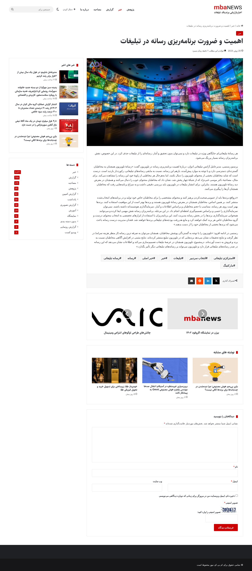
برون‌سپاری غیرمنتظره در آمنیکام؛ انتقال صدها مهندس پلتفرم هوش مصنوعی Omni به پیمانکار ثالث (166, 389)
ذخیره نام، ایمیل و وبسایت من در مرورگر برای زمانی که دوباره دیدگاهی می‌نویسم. (197, 495)
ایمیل (234, 481)
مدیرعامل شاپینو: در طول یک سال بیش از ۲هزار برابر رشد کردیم (37, 74)
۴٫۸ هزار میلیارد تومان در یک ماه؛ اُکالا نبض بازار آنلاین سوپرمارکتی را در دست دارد (36, 123)
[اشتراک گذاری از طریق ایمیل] (191, 280)
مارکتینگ (228, 265)
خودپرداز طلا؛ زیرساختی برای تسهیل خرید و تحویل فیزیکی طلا (117, 388)
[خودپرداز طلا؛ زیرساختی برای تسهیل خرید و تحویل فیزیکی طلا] (114, 370)
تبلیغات (177, 258)
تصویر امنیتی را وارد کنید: (209, 512)
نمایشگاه (71, 215)
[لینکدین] (208, 280)
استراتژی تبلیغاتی (223, 258)
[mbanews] (228, 9)
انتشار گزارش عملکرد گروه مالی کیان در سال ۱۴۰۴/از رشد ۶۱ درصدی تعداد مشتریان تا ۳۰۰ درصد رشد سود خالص (36, 108)
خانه (238, 25)
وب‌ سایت (157, 481)
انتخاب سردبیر (198, 258)
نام (235, 466)
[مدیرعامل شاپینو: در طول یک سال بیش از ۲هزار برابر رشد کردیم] (68, 76)
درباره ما (84, 9)
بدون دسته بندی (68, 221)
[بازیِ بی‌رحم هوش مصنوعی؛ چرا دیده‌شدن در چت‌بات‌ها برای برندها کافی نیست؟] (215, 370)
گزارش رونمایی (68, 226)
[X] (216, 280)
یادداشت (72, 199)
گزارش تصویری (68, 204)
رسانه (131, 258)
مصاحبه (97, 9)
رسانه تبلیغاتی (111, 258)
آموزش (72, 210)
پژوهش (130, 9)
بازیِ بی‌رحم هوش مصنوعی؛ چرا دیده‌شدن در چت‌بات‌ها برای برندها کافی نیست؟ (217, 388)
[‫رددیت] (199, 280)
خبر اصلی (147, 258)
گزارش (109, 9)
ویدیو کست (70, 232)
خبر (120, 9)
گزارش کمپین (69, 194)
